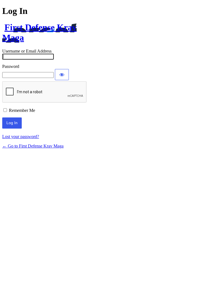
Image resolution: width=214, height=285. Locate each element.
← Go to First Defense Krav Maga (33, 146)
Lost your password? (20, 136)
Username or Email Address (27, 51)
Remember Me (22, 110)
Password (10, 66)
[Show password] (62, 74)
